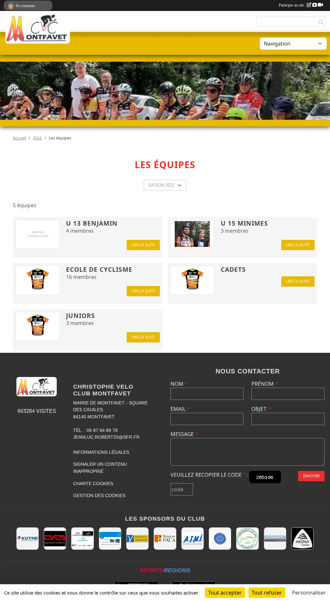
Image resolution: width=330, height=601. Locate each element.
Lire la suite (143, 245)
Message (184, 434)
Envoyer (311, 476)
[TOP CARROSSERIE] (82, 538)
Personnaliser (309, 592)
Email (180, 409)
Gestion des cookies (99, 495)
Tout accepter (225, 592)
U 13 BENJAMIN (92, 223)
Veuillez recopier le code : (209, 474)
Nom (179, 383)
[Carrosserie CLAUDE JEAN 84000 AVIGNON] (247, 538)
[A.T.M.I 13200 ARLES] (192, 538)
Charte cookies (93, 483)
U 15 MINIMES (244, 223)
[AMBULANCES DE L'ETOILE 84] (110, 538)
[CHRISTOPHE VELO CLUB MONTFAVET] (55, 538)
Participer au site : (293, 5)
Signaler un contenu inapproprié (100, 468)
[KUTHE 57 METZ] (27, 538)
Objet (261, 409)
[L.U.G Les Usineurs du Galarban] (220, 538)
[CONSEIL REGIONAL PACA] (165, 538)
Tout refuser (267, 592)
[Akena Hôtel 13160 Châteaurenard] (302, 538)
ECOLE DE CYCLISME (99, 269)
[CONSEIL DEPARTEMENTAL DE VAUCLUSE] (137, 538)
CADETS (233, 269)
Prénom (264, 383)
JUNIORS (80, 315)
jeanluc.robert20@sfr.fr (106, 437)
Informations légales (101, 452)
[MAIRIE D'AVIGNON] (275, 538)
